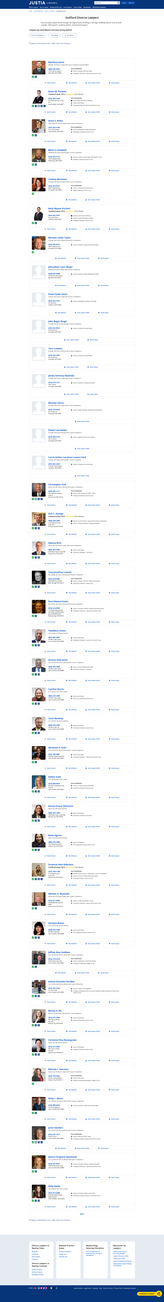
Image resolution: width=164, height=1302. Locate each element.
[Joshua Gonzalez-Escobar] (39, 987)
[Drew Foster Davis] (39, 299)
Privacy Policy (118, 1288)
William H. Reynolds (58, 893)
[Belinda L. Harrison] (39, 1074)
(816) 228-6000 (54, 579)
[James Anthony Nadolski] (39, 381)
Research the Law (56, 7)
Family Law (62, 1254)
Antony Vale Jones (58, 659)
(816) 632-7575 (54, 301)
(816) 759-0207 (54, 1076)
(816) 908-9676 (54, 783)
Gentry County (37, 1269)
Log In (124, 2)
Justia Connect (78, 1288)
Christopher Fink (57, 484)
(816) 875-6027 (54, 1164)
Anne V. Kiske (55, 120)
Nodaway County (37, 1275)
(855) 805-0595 (54, 637)
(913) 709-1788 (54, 871)
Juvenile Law (63, 1257)
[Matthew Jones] (39, 67)
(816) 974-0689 (54, 1193)
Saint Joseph (36, 1257)
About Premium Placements (122, 1261)
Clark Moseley (55, 718)
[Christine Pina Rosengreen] (39, 1045)
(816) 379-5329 (54, 959)
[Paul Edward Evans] (39, 607)
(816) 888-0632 (54, 1105)
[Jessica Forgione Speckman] (39, 1162)
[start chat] (159, 1294)
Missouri (52, 11)
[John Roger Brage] (39, 326)
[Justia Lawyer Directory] (37, 2)
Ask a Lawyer (44, 7)
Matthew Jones (56, 62)
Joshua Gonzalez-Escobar (61, 981)
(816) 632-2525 (54, 464)
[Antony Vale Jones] (39, 665)
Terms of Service (108, 1288)
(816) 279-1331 (54, 382)
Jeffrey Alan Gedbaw (59, 952)
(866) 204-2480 (54, 520)
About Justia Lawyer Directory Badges (120, 1252)
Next (82, 1214)
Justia (30, 11)
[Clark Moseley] (39, 724)
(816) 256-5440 (54, 127)
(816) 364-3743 (54, 437)
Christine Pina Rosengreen (62, 1039)
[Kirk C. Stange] (39, 519)
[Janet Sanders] (39, 1133)
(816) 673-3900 (54, 1017)
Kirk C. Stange (55, 513)
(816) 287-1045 (54, 988)
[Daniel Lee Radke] (39, 435)
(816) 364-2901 (54, 355)
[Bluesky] (51, 1288)
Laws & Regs (77, 7)
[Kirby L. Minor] (39, 1104)
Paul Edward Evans (58, 601)
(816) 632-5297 (54, 215)
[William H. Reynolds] (39, 899)
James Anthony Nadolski (61, 375)
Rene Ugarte (55, 835)
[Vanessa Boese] (39, 928)
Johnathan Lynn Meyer (60, 266)
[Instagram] (46, 1288)
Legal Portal (87, 1288)
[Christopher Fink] (39, 490)
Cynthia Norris (56, 689)
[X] (54, 1288)
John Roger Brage (57, 321)
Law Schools (67, 7)
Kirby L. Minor (55, 1098)
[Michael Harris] (39, 408)
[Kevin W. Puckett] (39, 97)
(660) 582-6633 (54, 69)
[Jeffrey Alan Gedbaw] (39, 957)
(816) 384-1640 (54, 98)
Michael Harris (56, 402)
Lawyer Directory (38, 11)
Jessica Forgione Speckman (62, 1156)
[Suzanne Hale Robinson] (39, 870)
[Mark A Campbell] (39, 155)
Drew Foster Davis (57, 294)
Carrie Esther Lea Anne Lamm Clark (67, 457)
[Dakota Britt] (39, 548)
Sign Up (131, 2)
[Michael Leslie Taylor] (39, 243)
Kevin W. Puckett (57, 91)
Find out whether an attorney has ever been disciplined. (94, 1253)
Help (100, 1288)
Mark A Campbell (57, 149)
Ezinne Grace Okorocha (60, 806)
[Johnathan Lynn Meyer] (39, 272)
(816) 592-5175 (54, 157)
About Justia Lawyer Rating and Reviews (122, 1264)
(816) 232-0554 (54, 328)
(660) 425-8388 (54, 274)
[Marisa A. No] (39, 1016)
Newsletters (87, 7)
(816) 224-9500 (54, 608)
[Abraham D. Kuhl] (39, 753)
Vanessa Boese (56, 923)
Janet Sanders (55, 1127)
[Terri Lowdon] (39, 354)
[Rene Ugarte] (39, 840)
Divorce (47, 11)
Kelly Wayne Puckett (59, 208)
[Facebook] (44, 1288)
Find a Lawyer (33, 7)
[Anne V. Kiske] (39, 126)
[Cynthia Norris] (39, 694)
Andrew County (37, 1272)
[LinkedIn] (39, 1288)
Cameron (35, 1259)
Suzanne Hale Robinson (60, 864)
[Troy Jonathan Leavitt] (39, 577)
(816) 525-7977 (54, 1134)
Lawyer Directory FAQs (121, 1256)
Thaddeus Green (57, 630)
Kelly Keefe (54, 1186)
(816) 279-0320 (54, 409)
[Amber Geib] (39, 782)
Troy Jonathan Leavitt (59, 572)
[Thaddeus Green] (39, 636)
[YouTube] (41, 1288)
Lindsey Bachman (57, 179)
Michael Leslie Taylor (59, 237)
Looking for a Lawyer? (146, 1294)
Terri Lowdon (55, 348)
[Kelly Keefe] (39, 1191)
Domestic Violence (65, 1252)
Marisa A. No (55, 1010)
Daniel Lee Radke (57, 430)
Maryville (35, 1252)
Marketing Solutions (99, 7)
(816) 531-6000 (54, 900)
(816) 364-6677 (54, 186)
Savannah (35, 1254)
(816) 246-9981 (54, 754)
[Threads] (49, 1288)
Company (95, 1288)
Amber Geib (54, 776)
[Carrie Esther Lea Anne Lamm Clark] (39, 462)
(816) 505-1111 (54, 491)
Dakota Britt (54, 542)
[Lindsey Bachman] (39, 184)
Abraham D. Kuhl (57, 747)
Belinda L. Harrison (58, 1069)
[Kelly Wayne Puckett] (39, 214)
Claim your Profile (119, 1258)
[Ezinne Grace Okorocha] (39, 811)
